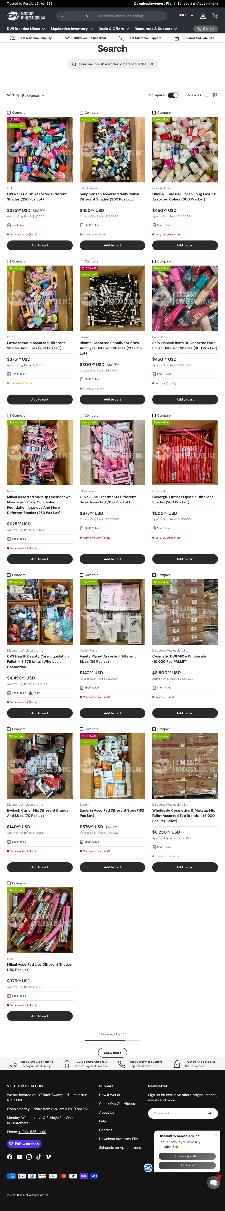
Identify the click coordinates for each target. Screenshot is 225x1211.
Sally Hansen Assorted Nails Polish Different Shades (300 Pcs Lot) (109, 197)
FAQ (102, 1121)
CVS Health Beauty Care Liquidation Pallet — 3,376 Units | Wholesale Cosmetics (38, 661)
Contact (105, 1130)
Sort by (13, 95)
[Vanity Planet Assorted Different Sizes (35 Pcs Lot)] (112, 612)
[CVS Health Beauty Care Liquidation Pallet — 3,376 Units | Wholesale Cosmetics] (40, 612)
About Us (106, 1112)
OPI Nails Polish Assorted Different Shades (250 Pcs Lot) (37, 197)
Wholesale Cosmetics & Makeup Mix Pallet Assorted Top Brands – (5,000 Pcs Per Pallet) (183, 815)
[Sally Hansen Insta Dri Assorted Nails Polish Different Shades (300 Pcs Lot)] (185, 298)
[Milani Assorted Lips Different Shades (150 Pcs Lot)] (40, 920)
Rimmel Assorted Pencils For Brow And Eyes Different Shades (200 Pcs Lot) (111, 348)
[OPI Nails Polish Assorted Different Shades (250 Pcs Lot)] (40, 149)
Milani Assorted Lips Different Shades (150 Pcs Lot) (39, 967)
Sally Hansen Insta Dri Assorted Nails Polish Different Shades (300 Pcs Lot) (184, 345)
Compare (157, 95)
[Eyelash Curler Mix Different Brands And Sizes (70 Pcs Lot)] (40, 766)
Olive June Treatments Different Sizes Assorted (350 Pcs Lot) (108, 499)
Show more (112, 1053)
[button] (186, 15)
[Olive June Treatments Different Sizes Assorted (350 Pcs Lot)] (112, 452)
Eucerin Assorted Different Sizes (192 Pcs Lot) (112, 813)
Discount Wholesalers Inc (33, 1195)
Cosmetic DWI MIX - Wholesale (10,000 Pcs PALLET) (179, 659)
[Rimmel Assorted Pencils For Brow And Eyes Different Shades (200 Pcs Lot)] (112, 298)
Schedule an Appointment (198, 3)
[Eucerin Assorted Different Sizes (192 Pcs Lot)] (112, 766)
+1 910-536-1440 (32, 1131)
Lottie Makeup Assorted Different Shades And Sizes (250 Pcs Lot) (36, 345)
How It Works (109, 1095)
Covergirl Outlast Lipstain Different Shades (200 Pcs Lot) (182, 499)
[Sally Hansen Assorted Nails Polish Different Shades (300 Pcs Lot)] (112, 149)
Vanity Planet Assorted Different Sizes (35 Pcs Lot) (108, 659)
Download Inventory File (153, 3)
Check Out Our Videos (117, 1103)
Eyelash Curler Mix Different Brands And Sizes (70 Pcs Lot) (37, 813)
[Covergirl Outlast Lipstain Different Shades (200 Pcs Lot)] (185, 452)
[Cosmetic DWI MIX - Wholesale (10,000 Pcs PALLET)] (185, 612)
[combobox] (111, 16)
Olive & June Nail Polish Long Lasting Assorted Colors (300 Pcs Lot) (184, 197)
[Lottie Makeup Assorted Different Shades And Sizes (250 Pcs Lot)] (40, 298)
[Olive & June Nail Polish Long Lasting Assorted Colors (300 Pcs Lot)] (185, 149)
